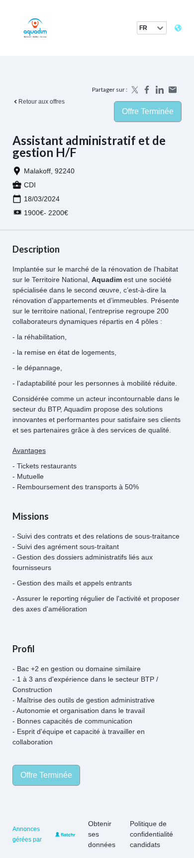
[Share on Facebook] (147, 90)
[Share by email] (173, 90)
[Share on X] (134, 90)
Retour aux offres (41, 101)
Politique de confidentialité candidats (151, 834)
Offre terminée (148, 111)
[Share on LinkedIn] (160, 90)
